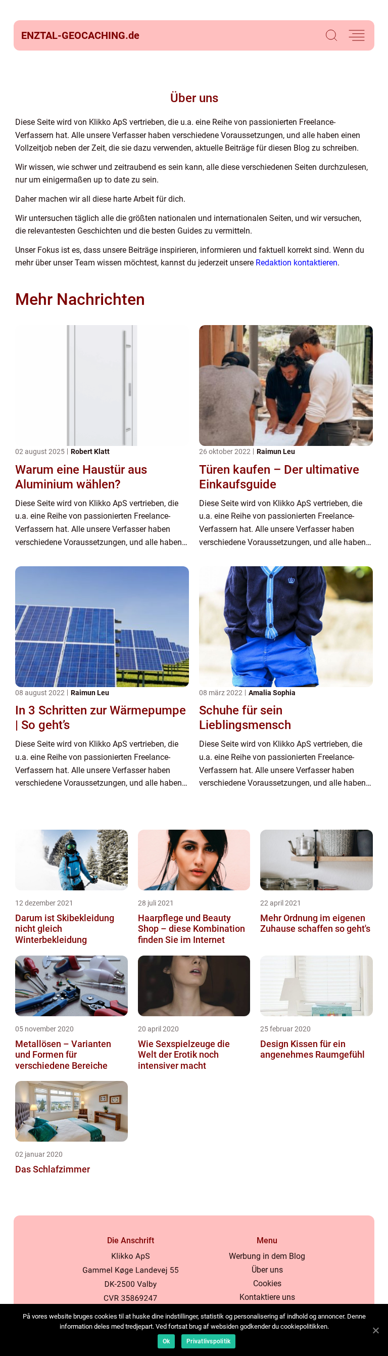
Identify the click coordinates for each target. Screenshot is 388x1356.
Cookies (267, 1283)
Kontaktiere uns (267, 1297)
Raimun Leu (276, 451)
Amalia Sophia (272, 693)
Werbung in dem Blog (267, 1256)
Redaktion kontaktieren (296, 262)
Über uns (267, 1270)
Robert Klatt (90, 451)
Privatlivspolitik (208, 1341)
